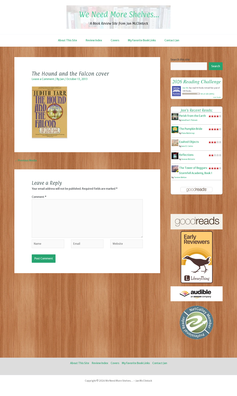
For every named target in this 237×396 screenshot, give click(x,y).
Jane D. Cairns (187, 146)
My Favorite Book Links (142, 40)
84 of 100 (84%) (207, 94)
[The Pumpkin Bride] (175, 129)
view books (217, 97)
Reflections (186, 155)
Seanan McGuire (188, 159)
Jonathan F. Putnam (189, 120)
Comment (39, 197)
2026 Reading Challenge (196, 81)
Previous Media (26, 160)
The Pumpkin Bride (190, 128)
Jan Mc (186, 87)
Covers (115, 40)
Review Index (94, 40)
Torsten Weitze (180, 177)
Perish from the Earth (192, 115)
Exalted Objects (189, 142)
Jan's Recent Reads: (197, 110)
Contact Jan (171, 40)
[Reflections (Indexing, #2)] (175, 155)
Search (215, 66)
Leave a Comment (43, 79)
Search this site (180, 59)
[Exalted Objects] (175, 142)
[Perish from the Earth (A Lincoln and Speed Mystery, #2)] (175, 116)
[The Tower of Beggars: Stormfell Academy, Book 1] (175, 168)
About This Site (67, 40)
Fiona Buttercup (187, 133)
